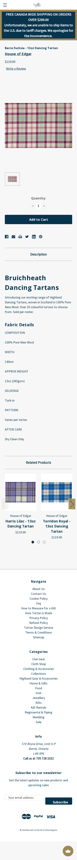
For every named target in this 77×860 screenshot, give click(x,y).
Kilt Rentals (38, 707)
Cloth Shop (38, 664)
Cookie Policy (39, 598)
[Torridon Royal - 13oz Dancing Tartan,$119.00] (57, 492)
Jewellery (38, 698)
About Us (38, 589)
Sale (38, 722)
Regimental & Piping (38, 712)
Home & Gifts (38, 683)
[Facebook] (6, 236)
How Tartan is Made (38, 613)
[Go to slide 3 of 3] (44, 542)
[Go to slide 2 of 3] (38, 542)
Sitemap (38, 637)
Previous (5, 504)
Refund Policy (38, 623)
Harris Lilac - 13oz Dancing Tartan (20, 524)
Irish (38, 693)
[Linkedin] (34, 236)
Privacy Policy (38, 618)
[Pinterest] (40, 236)
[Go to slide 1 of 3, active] (33, 542)
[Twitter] (27, 236)
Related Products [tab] (38, 462)
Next (72, 504)
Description (38, 254)
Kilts (38, 703)
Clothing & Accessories (38, 669)
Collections (38, 674)
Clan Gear (38, 659)
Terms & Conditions (38, 632)
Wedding (38, 717)
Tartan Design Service (38, 627)
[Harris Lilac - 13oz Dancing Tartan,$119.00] (20, 492)
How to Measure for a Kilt (38, 608)
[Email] (13, 236)
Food (38, 688)
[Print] (20, 236)
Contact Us (38, 594)
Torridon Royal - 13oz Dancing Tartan (56, 526)
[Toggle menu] (5, 5)
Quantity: (38, 198)
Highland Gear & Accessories (38, 678)
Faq (38, 603)
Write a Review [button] (16, 68)
